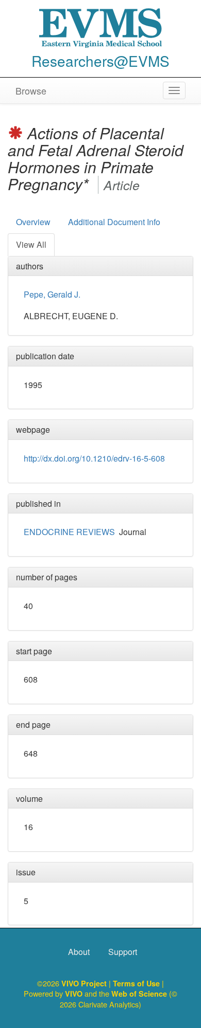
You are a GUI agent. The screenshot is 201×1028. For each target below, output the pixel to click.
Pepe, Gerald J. (52, 294)
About (79, 952)
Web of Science (139, 993)
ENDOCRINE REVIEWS (69, 532)
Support (122, 952)
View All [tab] (31, 244)
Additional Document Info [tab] (114, 222)
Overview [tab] (33, 222)
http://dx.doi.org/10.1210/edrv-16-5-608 (94, 458)
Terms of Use (137, 983)
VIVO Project (85, 983)
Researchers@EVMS (100, 60)
